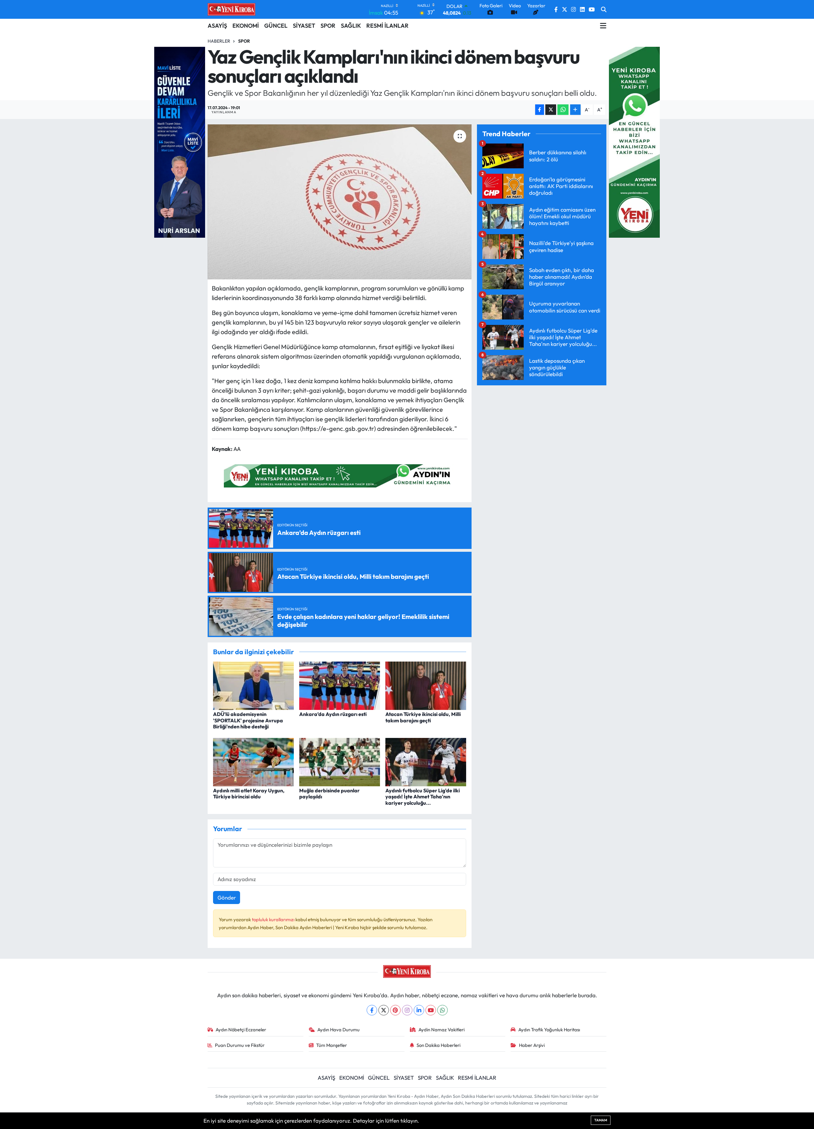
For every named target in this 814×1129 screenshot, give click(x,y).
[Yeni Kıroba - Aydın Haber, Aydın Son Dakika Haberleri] (231, 9)
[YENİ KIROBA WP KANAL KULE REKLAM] (634, 141)
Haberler (219, 41)
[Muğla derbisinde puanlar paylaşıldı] (339, 761)
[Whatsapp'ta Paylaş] (563, 109)
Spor (244, 41)
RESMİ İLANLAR (387, 25)
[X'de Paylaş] (550, 109)
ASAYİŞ (217, 25)
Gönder (226, 897)
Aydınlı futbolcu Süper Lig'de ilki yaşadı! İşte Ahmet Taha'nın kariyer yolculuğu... (422, 796)
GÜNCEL (275, 25)
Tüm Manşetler (331, 1045)
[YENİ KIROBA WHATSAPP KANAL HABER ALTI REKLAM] (339, 475)
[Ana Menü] (603, 26)
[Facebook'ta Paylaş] (539, 109)
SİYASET (304, 25)
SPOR (328, 25)
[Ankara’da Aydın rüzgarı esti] (339, 685)
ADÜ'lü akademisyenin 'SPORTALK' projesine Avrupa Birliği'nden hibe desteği (248, 720)
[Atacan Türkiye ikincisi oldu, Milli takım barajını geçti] (425, 685)
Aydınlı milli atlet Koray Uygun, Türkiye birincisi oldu (249, 793)
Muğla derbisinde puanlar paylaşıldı (329, 793)
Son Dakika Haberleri (438, 1045)
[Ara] (603, 9)
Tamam (600, 1120)
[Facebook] (372, 1010)
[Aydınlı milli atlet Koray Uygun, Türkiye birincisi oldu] (253, 761)
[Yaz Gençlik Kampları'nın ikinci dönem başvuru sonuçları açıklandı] (340, 201)
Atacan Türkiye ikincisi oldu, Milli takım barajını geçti (423, 717)
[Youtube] (430, 1010)
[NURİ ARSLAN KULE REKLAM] (179, 141)
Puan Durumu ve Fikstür (240, 1045)
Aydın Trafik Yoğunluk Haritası (549, 1030)
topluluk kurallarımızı (273, 919)
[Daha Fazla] (575, 109)
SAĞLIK (351, 25)
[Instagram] (407, 1010)
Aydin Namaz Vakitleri (441, 1030)
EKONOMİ (245, 25)
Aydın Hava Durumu (338, 1030)
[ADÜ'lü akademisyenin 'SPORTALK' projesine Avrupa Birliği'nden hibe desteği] (253, 685)
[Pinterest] (395, 1010)
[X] (383, 1010)
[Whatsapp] (442, 1010)
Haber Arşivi (532, 1045)
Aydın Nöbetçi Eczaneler (241, 1030)
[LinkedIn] (419, 1010)
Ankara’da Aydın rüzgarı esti (333, 714)
